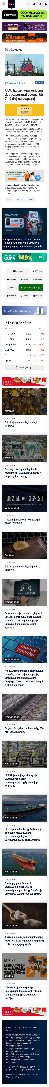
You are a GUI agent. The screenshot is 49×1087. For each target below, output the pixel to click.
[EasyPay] (24, 14)
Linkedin (38, 296)
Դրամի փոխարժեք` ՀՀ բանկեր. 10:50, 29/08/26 (23, 521)
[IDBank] (24, 37)
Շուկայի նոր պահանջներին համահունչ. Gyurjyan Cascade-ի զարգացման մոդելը (23, 473)
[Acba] (24, 257)
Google (12, 288)
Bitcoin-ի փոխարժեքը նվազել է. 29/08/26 (23, 568)
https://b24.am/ (12, 1054)
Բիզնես (9, 458)
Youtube (12, 279)
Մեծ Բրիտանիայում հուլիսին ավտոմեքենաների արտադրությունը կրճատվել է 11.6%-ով (22, 780)
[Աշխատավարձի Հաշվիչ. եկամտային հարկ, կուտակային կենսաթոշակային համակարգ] (28, 4)
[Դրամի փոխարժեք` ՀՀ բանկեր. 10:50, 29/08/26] (24, 498)
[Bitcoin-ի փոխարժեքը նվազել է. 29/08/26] (24, 545)
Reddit (25, 296)
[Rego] (24, 176)
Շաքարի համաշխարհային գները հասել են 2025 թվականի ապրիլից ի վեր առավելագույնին (24, 941)
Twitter (25, 279)
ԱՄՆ (9, 199)
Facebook (19, 271)
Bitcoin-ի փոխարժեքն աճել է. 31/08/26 (21, 424)
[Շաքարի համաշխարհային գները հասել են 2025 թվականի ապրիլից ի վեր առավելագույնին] (24, 916)
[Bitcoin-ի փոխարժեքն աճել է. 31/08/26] (24, 401)
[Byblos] (24, 26)
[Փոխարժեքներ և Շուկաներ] (34, 4)
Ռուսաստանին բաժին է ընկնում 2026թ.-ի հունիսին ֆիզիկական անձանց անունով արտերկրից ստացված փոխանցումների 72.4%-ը (23, 620)
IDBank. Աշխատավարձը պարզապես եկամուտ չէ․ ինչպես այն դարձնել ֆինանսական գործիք (23, 993)
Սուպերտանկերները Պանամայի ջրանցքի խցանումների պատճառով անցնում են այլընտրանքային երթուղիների (23, 834)
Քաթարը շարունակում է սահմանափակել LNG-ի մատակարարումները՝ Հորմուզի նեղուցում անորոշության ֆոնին (23, 888)
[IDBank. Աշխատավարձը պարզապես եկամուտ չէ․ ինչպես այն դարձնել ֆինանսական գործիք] (24, 966)
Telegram (12, 296)
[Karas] (24, 381)
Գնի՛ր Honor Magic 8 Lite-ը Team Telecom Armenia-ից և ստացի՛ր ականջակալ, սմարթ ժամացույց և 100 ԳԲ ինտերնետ (22, 244)
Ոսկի (7, 355)
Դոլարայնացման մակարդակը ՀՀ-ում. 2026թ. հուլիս (24, 730)
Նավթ (19, 199)
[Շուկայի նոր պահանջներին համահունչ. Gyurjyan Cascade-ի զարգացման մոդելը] (24, 448)
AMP (30, 199)
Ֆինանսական (12, 508)
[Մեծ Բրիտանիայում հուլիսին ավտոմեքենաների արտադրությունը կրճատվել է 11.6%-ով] (24, 754)
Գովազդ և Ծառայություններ (19, 1074)
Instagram (38, 279)
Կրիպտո (9, 411)
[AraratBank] (24, 110)
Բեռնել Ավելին (25, 367)
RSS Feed (38, 271)
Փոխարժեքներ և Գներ (18, 322)
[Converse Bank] (24, 310)
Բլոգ (17, 1077)
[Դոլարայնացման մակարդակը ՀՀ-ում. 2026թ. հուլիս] (24, 707)
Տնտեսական (13, 49)
